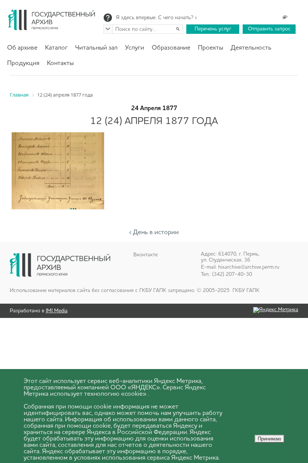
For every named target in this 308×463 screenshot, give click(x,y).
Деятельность (251, 48)
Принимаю (269, 439)
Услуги (134, 48)
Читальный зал (96, 48)
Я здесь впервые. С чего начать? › (156, 17)
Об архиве (22, 48)
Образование (171, 48)
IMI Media (57, 310)
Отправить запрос (269, 29)
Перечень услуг (213, 29)
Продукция (23, 63)
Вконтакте (145, 254)
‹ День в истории (154, 232)
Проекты (210, 48)
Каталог (56, 48)
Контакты (60, 63)
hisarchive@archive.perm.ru (248, 267)
